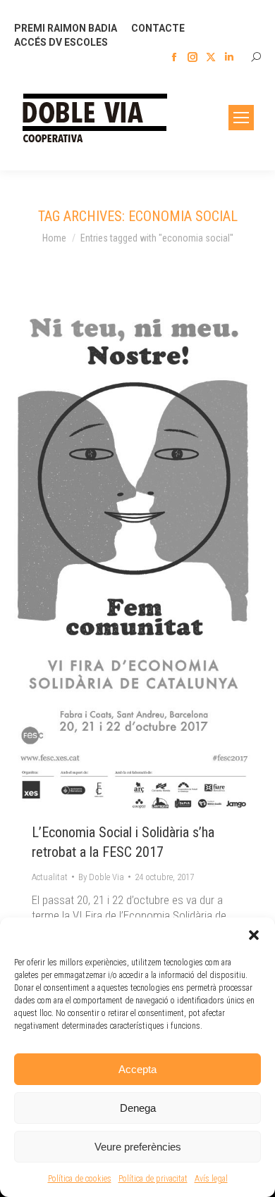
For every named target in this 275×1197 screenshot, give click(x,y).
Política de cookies (79, 1179)
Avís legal (211, 1179)
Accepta (137, 1069)
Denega (138, 1108)
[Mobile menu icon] (241, 117)
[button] (254, 935)
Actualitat (50, 877)
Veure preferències (137, 1147)
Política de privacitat (153, 1179)
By (101, 877)
